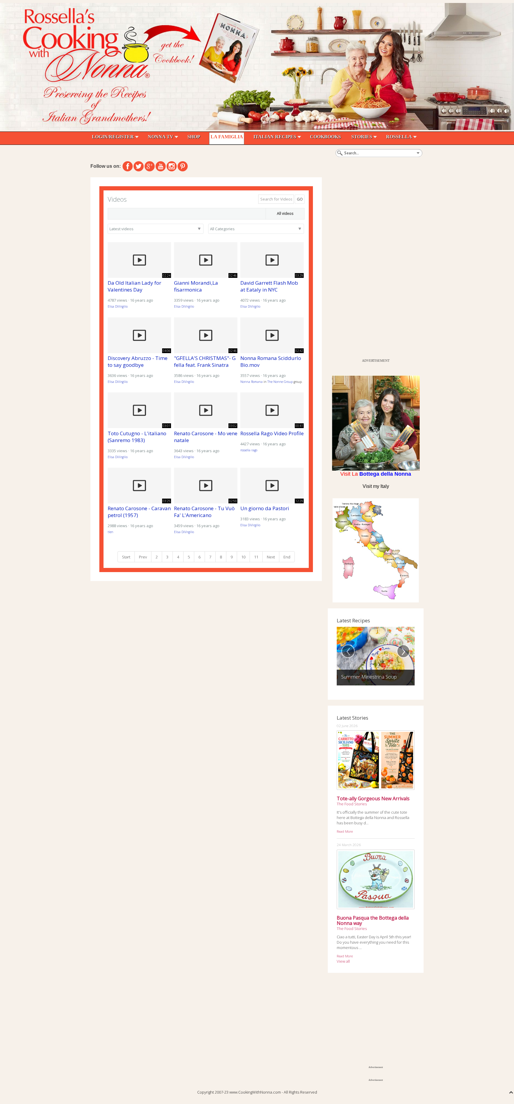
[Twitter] (138, 166)
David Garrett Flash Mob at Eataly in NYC (269, 286)
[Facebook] (127, 166)
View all (343, 961)
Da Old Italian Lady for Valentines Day (134, 286)
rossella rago (248, 450)
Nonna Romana (251, 382)
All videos (285, 213)
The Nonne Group (280, 382)
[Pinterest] (182, 166)
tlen (110, 532)
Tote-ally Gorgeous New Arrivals (373, 798)
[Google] (149, 166)
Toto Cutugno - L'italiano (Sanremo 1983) (137, 437)
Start (126, 556)
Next (271, 556)
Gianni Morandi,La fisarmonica (196, 286)
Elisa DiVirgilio (118, 306)
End (286, 556)
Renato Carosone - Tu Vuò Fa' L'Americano (204, 512)
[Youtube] (160, 166)
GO (300, 199)
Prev (143, 556)
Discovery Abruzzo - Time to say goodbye (137, 361)
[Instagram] (171, 166)
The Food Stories (352, 804)
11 (256, 556)
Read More (345, 831)
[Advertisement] (372, 266)
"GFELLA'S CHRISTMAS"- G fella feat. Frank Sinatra (205, 361)
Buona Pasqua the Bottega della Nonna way (373, 920)
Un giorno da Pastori (264, 508)
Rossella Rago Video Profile (272, 433)
